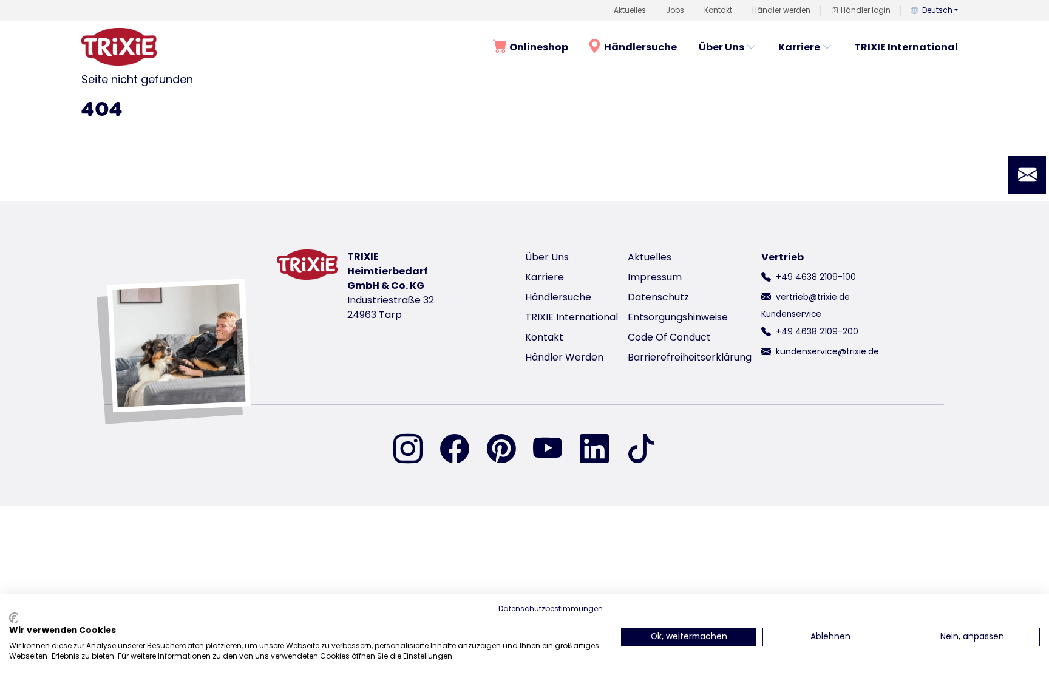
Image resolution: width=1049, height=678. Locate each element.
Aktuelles (630, 10)
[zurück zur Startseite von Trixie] (119, 47)
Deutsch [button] (937, 10)
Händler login (866, 10)
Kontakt (718, 10)
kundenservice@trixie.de (827, 351)
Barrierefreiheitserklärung (690, 357)
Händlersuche (640, 47)
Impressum (655, 277)
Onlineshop (538, 47)
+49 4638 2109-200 (817, 331)
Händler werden (781, 10)
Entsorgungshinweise (678, 317)
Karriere (799, 47)
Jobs (675, 10)
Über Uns (721, 47)
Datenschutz (658, 297)
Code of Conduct (669, 337)
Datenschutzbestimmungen (550, 608)
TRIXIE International (906, 47)
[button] (1027, 175)
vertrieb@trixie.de (813, 297)
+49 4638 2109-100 (816, 277)
